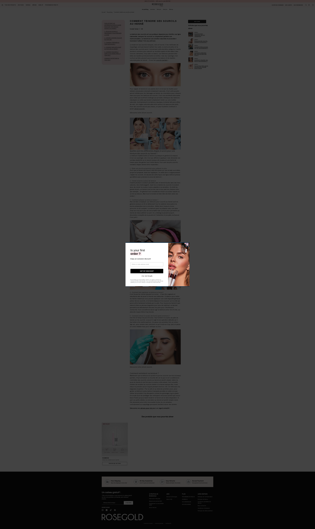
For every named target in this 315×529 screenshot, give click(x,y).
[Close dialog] (187, 245)
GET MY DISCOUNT (147, 271)
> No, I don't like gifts (146, 276)
